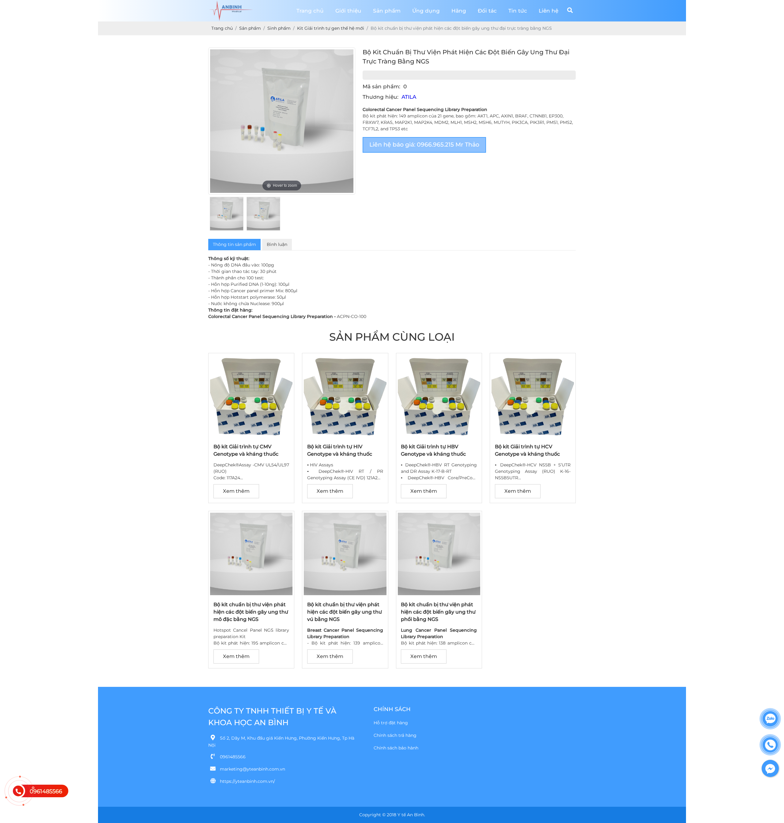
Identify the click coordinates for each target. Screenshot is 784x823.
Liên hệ (548, 11)
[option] (281, 121)
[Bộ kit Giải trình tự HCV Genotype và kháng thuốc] (533, 435)
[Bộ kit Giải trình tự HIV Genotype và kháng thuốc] (345, 435)
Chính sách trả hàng (395, 735)
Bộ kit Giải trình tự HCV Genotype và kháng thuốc (527, 450)
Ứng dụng (426, 11)
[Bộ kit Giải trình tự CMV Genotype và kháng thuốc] (251, 435)
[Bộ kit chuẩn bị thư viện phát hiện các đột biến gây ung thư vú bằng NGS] (345, 593)
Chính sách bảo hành (396, 748)
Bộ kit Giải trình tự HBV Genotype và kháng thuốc (433, 450)
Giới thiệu (348, 11)
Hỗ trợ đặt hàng (391, 722)
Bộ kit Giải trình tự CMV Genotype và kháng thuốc (245, 450)
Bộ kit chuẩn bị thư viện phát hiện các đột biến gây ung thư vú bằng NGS (344, 612)
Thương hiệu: (380, 103)
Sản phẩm (387, 11)
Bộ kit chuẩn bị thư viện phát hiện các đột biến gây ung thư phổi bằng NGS (438, 612)
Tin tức (517, 11)
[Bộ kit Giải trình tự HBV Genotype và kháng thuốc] (439, 435)
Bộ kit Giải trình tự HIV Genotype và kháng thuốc (339, 450)
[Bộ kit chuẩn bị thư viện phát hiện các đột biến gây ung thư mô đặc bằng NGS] (251, 593)
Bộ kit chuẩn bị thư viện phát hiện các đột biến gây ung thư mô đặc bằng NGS (250, 612)
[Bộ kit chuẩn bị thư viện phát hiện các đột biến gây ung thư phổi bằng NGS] (439, 593)
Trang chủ (310, 11)
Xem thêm (236, 491)
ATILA (408, 103)
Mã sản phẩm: (381, 93)
